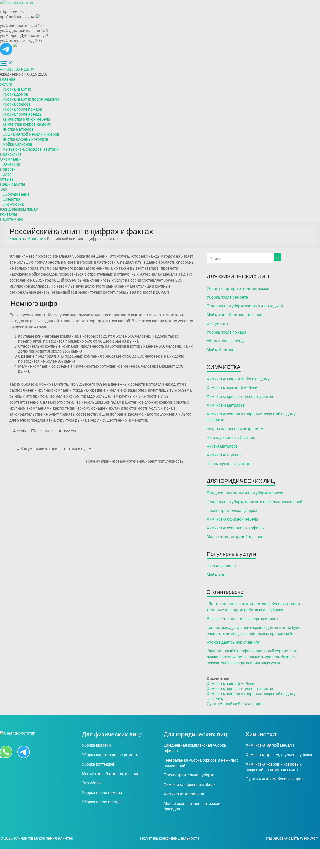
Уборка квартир (16, 89)
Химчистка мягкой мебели (26, 119)
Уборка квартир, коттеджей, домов (238, 288)
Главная (8, 79)
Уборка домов (15, 94)
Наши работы (12, 184)
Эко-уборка (13, 204)
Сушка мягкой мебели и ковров (31, 134)
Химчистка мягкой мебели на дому (238, 378)
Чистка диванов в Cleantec (231, 437)
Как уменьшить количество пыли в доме (55, 448)
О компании (11, 159)
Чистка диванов (221, 565)
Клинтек (17, 238)
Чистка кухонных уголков (25, 139)
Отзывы (7, 179)
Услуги (6, 84)
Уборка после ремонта (227, 297)
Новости (8, 169)
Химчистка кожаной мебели (232, 387)
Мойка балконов (17, 144)
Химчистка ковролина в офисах (236, 527)
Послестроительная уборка (232, 510)
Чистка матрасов (18, 129)
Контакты (8, 214)
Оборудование (16, 194)
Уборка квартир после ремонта (31, 99)
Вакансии (11, 164)
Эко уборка (92, 783)
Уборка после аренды (22, 114)
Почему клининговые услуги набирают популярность (137, 461)
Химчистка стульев (224, 454)
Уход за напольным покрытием (235, 428)
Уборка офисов (16, 104)
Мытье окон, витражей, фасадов (236, 536)
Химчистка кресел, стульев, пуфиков (240, 396)
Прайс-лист (11, 154)
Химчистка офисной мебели (232, 519)
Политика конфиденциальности (169, 838)
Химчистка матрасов (226, 405)
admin (21, 431)
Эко (3, 189)
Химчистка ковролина (184, 794)
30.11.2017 (44, 431)
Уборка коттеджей (99, 764)
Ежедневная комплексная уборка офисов (245, 492)
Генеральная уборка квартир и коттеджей (245, 305)
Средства (11, 199)
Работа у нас (11, 219)
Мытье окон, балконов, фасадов (112, 774)
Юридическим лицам (19, 209)
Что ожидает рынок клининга (233, 642)
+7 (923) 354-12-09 (17, 69)
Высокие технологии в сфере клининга (242, 618)
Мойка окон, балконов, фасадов (236, 314)
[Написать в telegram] (6, 45)
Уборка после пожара (22, 109)
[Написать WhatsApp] (15, 45)
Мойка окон (217, 574)
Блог (6, 174)
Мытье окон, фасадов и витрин (30, 149)
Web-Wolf (309, 838)
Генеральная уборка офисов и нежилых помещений (254, 501)
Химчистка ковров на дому (26, 124)
